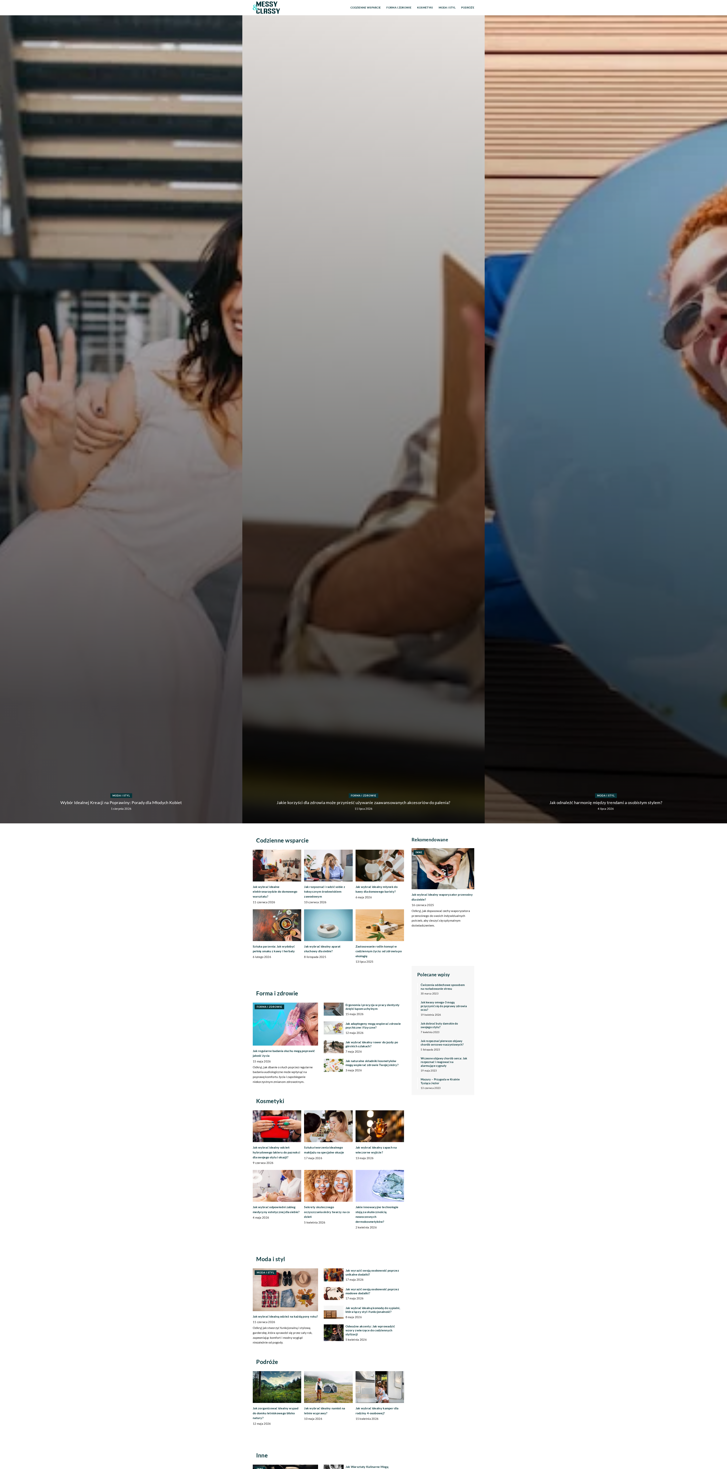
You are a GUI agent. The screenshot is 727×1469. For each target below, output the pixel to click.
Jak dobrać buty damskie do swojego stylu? (439, 1025)
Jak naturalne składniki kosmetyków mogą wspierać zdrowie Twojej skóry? (372, 1063)
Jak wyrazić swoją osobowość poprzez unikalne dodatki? (372, 1272)
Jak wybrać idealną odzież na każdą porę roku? (285, 1316)
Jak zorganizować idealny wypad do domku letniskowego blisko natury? (275, 1413)
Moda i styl (447, 7)
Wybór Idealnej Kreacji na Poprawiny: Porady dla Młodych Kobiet (363, 802)
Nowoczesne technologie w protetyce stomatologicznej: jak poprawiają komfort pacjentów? (121, 802)
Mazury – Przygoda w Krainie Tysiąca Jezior (440, 1081)
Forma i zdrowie (398, 7)
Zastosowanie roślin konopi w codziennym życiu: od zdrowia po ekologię (379, 951)
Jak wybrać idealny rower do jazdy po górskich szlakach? (372, 1044)
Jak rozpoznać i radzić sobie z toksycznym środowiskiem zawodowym (324, 891)
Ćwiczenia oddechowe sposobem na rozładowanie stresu (443, 986)
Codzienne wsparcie (365, 7)
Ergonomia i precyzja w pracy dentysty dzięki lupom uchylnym (373, 1007)
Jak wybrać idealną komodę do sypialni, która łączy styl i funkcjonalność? (373, 1310)
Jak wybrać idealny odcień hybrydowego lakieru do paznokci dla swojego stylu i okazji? (276, 1152)
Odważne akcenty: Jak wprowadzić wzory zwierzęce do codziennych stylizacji (370, 1330)
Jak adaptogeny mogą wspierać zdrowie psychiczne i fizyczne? (373, 1025)
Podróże (467, 7)
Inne (262, 1455)
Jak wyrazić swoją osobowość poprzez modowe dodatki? (372, 1291)
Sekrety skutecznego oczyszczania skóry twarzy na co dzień (327, 1211)
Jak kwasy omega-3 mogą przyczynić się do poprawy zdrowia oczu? (444, 1006)
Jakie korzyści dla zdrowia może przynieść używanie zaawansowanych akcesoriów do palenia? (606, 802)
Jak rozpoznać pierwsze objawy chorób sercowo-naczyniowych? (442, 1042)
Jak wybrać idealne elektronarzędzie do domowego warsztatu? (275, 891)
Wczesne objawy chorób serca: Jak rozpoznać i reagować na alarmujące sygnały (444, 1061)
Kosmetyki (425, 7)
